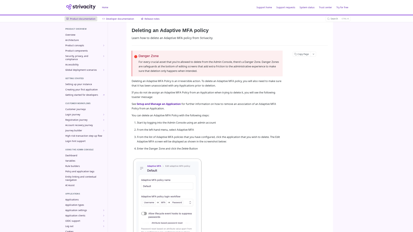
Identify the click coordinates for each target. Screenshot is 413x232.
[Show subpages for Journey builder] (103, 130)
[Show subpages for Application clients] (103, 215)
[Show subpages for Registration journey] (103, 120)
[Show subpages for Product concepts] (103, 45)
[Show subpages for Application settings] (103, 210)
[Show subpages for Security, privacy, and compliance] (103, 56)
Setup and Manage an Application (159, 104)
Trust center (325, 7)
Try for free (342, 7)
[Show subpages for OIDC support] (103, 221)
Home (105, 7)
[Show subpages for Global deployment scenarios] (103, 70)
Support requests (285, 7)
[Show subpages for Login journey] (103, 114)
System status (307, 7)
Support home (264, 7)
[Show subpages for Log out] (103, 226)
